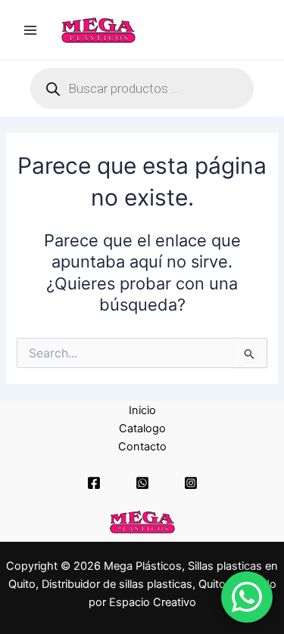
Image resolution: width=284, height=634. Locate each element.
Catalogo (142, 428)
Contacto (142, 446)
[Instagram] (191, 483)
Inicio (142, 410)
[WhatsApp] (142, 483)
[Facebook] (94, 483)
